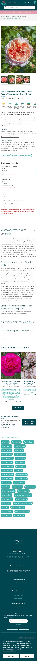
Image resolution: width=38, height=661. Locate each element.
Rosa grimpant (7, 470)
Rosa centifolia (7, 454)
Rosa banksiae (20, 446)
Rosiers (8, 16)
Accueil (2, 16)
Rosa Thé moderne (21, 16)
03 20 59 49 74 (22, 553)
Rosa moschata (7, 479)
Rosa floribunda (7, 462)
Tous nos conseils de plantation (10, 137)
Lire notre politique (9, 651)
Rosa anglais (16, 442)
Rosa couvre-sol (7, 458)
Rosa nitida (5, 487)
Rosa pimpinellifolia (8, 491)
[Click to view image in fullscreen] (18, 49)
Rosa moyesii (6, 483)
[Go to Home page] (9, 3)
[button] (24, 3)
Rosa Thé (5, 507)
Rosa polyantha (23, 491)
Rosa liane (18, 470)
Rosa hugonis (6, 515)
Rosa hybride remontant (23, 495)
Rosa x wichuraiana (22, 511)
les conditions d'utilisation (24, 629)
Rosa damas (20, 458)
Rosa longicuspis (7, 475)
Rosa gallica (20, 462)
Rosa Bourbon (6, 450)
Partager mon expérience (29, 422)
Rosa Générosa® (7, 466)
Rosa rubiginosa (21, 499)
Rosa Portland (6, 495)
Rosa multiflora (19, 483)
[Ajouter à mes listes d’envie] (4, 195)
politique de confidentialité (12, 629)
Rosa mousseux (21, 479)
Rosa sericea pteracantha (23, 503)
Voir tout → (18, 408)
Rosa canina (19, 450)
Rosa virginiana (7, 511)
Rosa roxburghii (7, 499)
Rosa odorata (30, 487)
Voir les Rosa (6, 155)
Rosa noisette (17, 487)
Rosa (13, 16)
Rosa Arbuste (28, 442)
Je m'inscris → (18, 625)
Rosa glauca (20, 466)
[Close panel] (35, 635)
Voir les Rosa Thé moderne (22, 155)
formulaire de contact (19, 555)
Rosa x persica (19, 515)
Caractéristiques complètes (9, 150)
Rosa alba (5, 442)
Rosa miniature (21, 475)
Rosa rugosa (6, 503)
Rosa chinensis (20, 454)
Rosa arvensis (6, 446)
